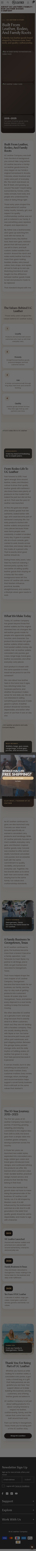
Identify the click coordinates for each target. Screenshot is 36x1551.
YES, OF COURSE (18, 778)
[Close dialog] (34, 756)
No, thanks (18, 781)
